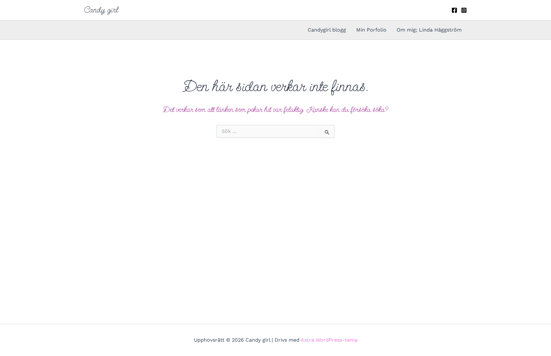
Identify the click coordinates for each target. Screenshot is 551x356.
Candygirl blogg (327, 30)
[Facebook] (454, 10)
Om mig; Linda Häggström (429, 30)
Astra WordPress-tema (329, 340)
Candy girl (101, 9)
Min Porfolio (371, 30)
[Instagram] (464, 10)
